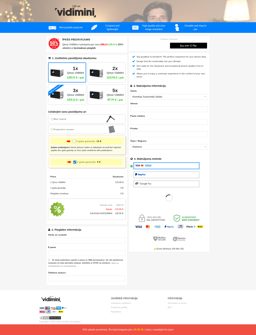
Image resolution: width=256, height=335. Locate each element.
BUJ (170, 307)
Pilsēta (134, 128)
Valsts (133, 91)
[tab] (87, 59)
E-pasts (52, 247)
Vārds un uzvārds (57, 235)
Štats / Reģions (138, 141)
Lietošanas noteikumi (121, 303)
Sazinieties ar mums (177, 303)
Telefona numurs (57, 273)
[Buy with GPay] (188, 46)
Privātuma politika (119, 307)
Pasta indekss (137, 116)
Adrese (134, 103)
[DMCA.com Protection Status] (60, 318)
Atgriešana (116, 311)
